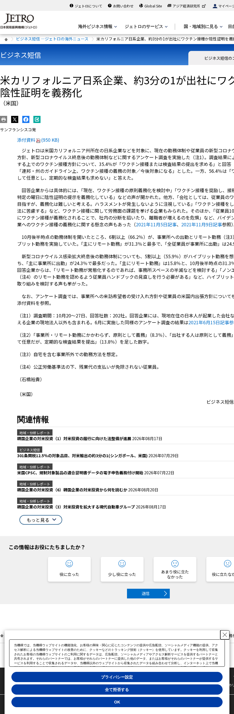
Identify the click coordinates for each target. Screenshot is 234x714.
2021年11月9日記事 (201, 224)
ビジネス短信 (20, 55)
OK (117, 702)
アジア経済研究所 (186, 5)
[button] (40, 520)
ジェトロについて (88, 5)
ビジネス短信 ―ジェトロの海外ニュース (52, 39)
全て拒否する (117, 689)
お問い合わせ (123, 5)
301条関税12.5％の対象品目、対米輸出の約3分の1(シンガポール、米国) (82, 455)
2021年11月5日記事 (156, 224)
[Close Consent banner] (224, 634)
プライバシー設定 (117, 677)
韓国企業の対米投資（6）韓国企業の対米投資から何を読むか (72, 490)
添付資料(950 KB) (38, 139)
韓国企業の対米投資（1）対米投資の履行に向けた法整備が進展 (74, 438)
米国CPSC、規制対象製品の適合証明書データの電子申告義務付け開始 (80, 472)
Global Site (153, 5)
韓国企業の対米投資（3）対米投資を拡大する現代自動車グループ (76, 507)
